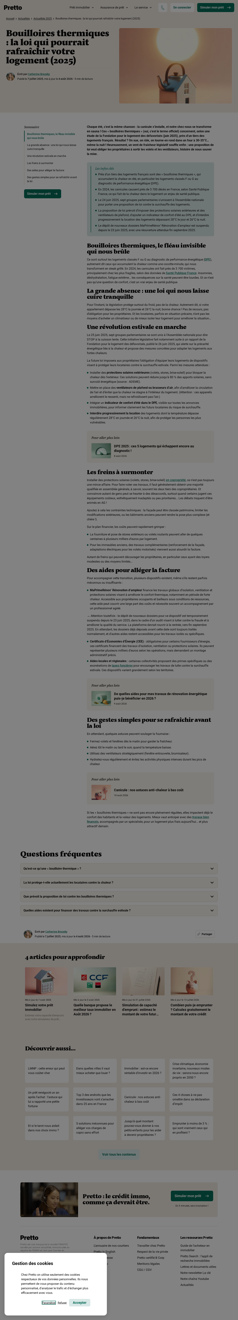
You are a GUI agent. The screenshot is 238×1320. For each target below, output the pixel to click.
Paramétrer (49, 1302)
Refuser (62, 1302)
